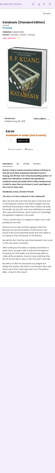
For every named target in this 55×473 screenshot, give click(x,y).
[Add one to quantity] (14, 140)
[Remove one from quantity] (7, 140)
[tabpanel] (27, 225)
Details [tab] (26, 163)
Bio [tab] (18, 163)
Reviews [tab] (37, 163)
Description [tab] (8, 163)
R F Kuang (7, 28)
